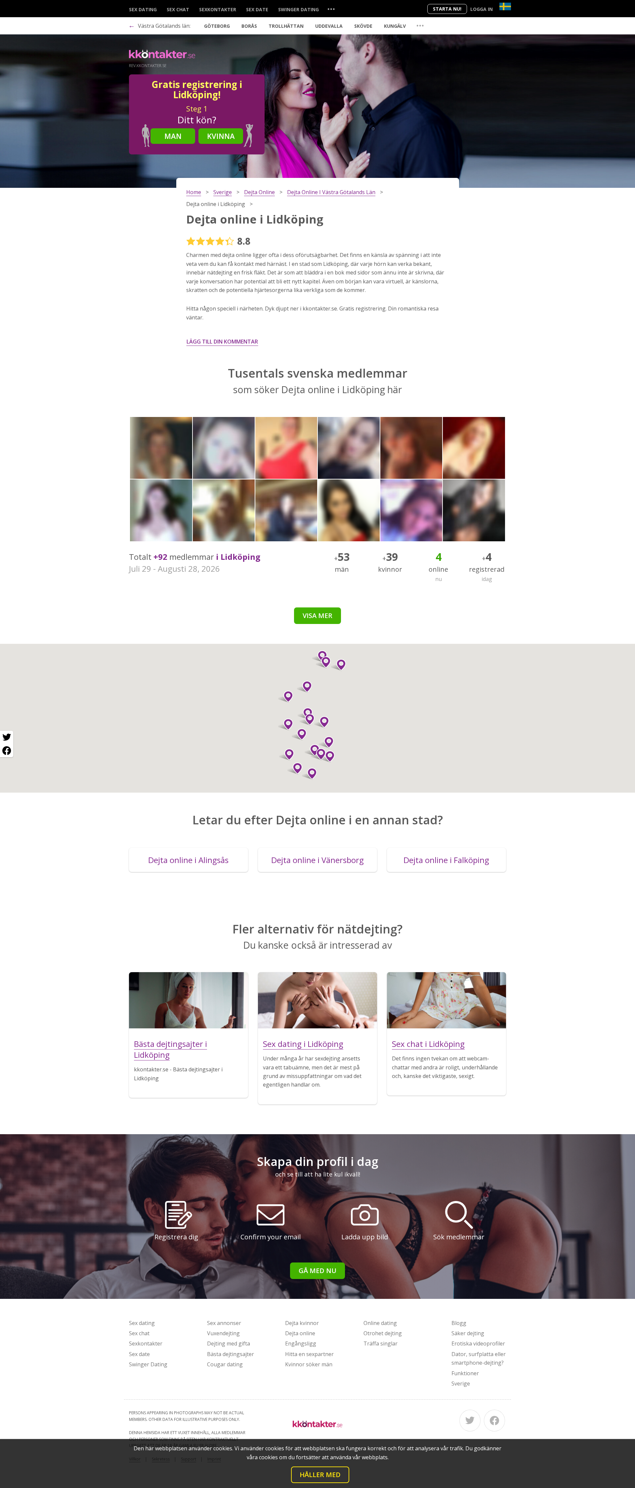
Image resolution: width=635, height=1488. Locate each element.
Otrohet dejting (382, 1333)
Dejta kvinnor (302, 1323)
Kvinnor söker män (308, 1364)
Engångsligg (300, 1343)
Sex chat (178, 9)
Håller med (320, 1474)
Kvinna (221, 136)
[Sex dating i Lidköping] (317, 1000)
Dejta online (300, 1333)
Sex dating (143, 9)
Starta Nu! (447, 9)
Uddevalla (329, 26)
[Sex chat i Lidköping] (446, 1000)
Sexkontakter (217, 9)
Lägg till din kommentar (222, 341)
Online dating (380, 1323)
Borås (249, 26)
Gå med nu (317, 1270)
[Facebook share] (6, 750)
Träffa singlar (380, 1343)
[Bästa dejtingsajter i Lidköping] (188, 1000)
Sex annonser (224, 1323)
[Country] (505, 6)
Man (173, 136)
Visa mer (317, 615)
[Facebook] (494, 1420)
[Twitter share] (6, 737)
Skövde (363, 26)
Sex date (257, 9)
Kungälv (395, 26)
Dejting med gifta (228, 1343)
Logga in (481, 9)
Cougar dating (225, 1364)
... (331, 9)
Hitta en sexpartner (309, 1354)
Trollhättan (286, 26)
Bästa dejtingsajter (230, 1354)
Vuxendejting (223, 1333)
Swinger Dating (298, 9)
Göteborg (217, 26)
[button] (299, 734)
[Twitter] (470, 1420)
